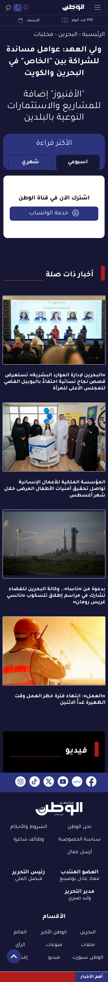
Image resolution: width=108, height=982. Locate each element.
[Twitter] (49, 782)
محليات (43, 35)
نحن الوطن (79, 827)
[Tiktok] (34, 782)
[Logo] (73, 7)
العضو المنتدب (80, 872)
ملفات (88, 945)
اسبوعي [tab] (78, 162)
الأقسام (54, 917)
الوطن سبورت (87, 957)
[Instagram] (20, 782)
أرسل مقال (79, 852)
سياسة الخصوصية (79, 839)
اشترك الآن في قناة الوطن (54, 199)
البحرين (68, 35)
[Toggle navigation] (97, 7)
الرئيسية (93, 35)
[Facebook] (91, 782)
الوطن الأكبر (54, 932)
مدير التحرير (79, 892)
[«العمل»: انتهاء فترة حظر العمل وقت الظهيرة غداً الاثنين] (54, 650)
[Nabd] (77, 782)
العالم (20, 932)
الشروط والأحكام (28, 827)
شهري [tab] (30, 162)
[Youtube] (63, 782)
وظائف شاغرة (28, 839)
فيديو (54, 957)
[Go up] (11, 959)
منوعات (54, 945)
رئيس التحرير (28, 872)
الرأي (20, 945)
